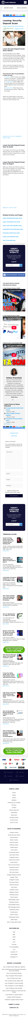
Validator (14, 800)
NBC (14, 939)
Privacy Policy (14, 820)
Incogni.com (9, 81)
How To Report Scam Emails (14, 988)
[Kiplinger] (17, 759)
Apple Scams (14, 847)
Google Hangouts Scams (14, 874)
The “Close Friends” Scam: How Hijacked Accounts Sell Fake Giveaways (9, 598)
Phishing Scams (14, 894)
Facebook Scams (14, 867)
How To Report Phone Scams (14, 975)
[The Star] (13, 767)
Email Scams (14, 862)
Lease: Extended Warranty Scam (12, 218)
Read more (14, 397)
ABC (14, 932)
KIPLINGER (14, 954)
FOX (14, 942)
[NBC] (23, 763)
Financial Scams (14, 869)
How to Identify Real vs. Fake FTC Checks (9, 614)
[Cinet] (10, 759)
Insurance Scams (14, 882)
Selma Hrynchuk (14, 378)
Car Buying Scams (14, 852)
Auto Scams (14, 850)
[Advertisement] (14, 120)
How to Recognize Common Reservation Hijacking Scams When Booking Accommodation (9, 733)
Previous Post (14, 433)
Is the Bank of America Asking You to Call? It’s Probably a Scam (9, 579)
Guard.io (7, 77)
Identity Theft (14, 877)
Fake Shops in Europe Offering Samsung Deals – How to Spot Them (9, 695)
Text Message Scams (14, 907)
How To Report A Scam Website (14, 985)
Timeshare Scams (14, 909)
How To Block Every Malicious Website (14, 967)
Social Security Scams (14, 835)
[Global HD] (5, 763)
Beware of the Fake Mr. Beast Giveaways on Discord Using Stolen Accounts (9, 633)
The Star (14, 944)
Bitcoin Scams (14, 840)
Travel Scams (14, 912)
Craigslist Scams (14, 857)
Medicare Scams (14, 892)
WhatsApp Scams (14, 917)
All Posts (7, 424)
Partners (14, 805)
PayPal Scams (14, 837)
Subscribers (14, 812)
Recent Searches (14, 810)
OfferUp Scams (14, 845)
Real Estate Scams (14, 899)
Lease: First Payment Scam (11, 236)
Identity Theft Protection (14, 997)
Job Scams (14, 887)
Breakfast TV (14, 957)
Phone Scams (14, 897)
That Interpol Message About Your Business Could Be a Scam (9, 656)
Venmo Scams (14, 914)
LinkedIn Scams (14, 889)
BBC (14, 934)
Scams (14, 797)
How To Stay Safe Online (14, 922)
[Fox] (4, 759)
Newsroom (14, 815)
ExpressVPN (9, 88)
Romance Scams (14, 902)
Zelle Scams (14, 919)
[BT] (6, 767)
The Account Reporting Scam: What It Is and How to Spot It (9, 560)
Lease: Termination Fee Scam (11, 221)
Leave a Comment (7, 26)
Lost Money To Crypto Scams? (14, 994)
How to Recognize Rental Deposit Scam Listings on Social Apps (9, 713)
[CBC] (11, 763)
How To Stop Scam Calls (14, 978)
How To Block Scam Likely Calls (14, 980)
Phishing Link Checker (14, 802)
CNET (14, 937)
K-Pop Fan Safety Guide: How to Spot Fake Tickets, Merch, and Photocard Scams (9, 675)
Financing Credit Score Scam (11, 233)
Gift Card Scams (14, 872)
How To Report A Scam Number (14, 983)
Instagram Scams (14, 879)
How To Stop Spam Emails (14, 973)
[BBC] (21, 767)
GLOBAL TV (14, 952)
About (14, 795)
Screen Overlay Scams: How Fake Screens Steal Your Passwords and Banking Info (8, 540)
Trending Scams (14, 817)
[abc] (17, 763)
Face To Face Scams (14, 864)
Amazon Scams (14, 832)
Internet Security (14, 884)
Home (14, 792)
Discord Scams (14, 842)
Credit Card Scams (14, 859)
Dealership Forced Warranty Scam (13, 229)
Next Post (14, 435)
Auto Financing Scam (9, 240)
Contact (14, 807)
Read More (6, 550)
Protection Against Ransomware (14, 999)
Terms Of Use (14, 822)
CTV (14, 949)
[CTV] (23, 759)
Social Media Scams (14, 904)
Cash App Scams (14, 854)
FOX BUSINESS (14, 947)
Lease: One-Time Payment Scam (12, 225)
